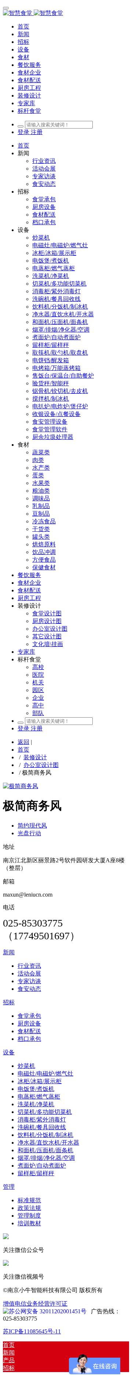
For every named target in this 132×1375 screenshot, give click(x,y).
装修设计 (35, 757)
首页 (23, 26)
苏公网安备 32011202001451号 (48, 1311)
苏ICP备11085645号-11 (32, 1331)
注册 (37, 132)
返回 (23, 742)
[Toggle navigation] (6, 8)
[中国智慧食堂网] (66, 13)
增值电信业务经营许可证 (35, 1303)
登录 (24, 132)
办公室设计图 (41, 765)
